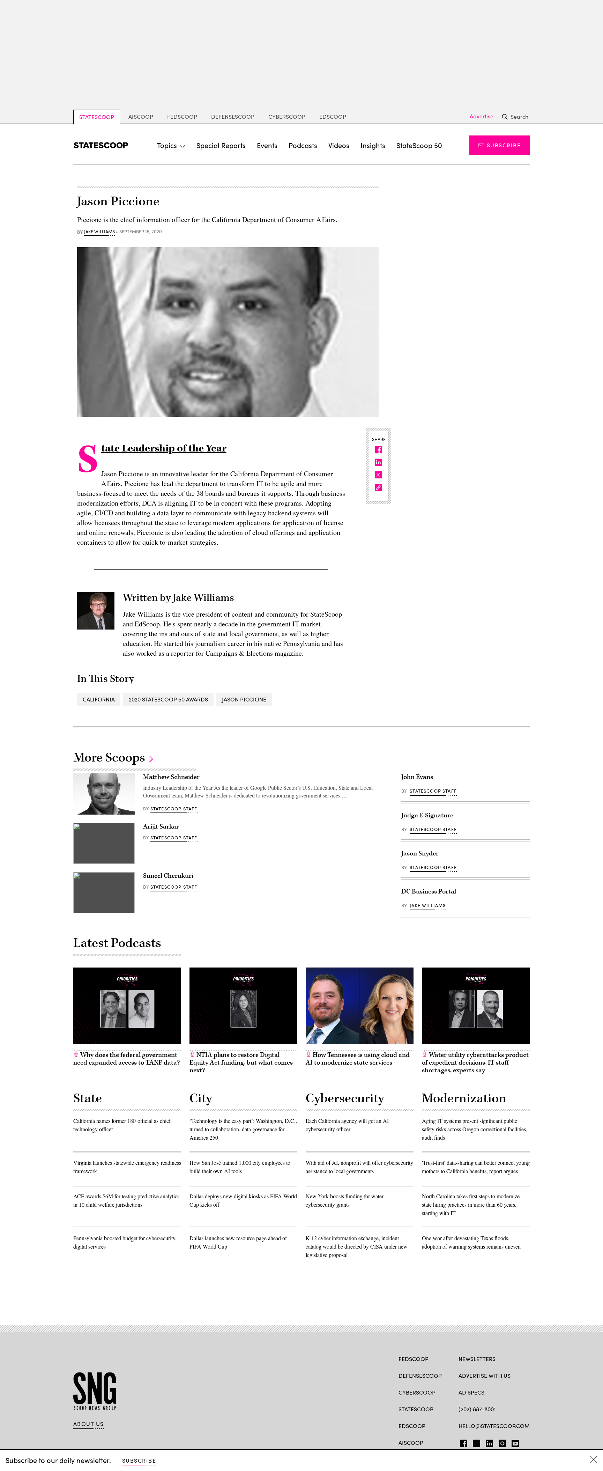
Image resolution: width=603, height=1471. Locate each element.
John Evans (417, 777)
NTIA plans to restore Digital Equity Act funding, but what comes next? (241, 1063)
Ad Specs (471, 1392)
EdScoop (332, 116)
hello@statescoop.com (494, 1425)
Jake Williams (99, 232)
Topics (167, 145)
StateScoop (96, 116)
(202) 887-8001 (477, 1409)
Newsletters (477, 1358)
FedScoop (182, 116)
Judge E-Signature (427, 815)
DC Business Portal (428, 891)
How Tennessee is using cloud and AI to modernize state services (358, 1059)
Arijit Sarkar (161, 826)
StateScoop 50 (419, 145)
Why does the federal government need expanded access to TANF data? (126, 1059)
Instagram (502, 1442)
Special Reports (221, 145)
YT (513, 1442)
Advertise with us (485, 1375)
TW (475, 1442)
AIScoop (140, 116)
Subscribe (504, 145)
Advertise (481, 116)
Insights (372, 145)
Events (267, 145)
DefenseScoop (232, 116)
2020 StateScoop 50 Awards (168, 699)
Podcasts (303, 145)
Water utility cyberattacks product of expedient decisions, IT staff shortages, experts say (475, 1063)
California (99, 699)
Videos (338, 145)
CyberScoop (286, 116)
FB (462, 1442)
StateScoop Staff (174, 809)
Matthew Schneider (171, 777)
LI (486, 1442)
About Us (88, 1423)
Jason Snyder (420, 853)
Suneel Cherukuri (168, 875)
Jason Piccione (244, 699)
